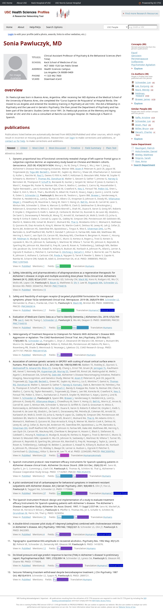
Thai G (74, 222)
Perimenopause (139, 58)
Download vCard (53, 78)
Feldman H (23, 238)
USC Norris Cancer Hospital (68, 3)
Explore (138, 68)
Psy (64, 354)
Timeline (75, 147)
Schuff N (46, 182)
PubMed (26, 266)
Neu (80, 327)
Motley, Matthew (144, 154)
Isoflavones (137, 61)
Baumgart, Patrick (144, 148)
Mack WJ (83, 279)
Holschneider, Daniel (146, 151)
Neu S (81, 188)
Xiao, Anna (141, 161)
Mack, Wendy (144, 89)
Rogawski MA (95, 282)
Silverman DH (20, 428)
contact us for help (15, 141)
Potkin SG (103, 188)
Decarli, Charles (145, 133)
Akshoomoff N (20, 368)
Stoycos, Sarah (143, 158)
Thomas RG (44, 178)
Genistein (136, 55)
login (72, 137)
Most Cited (38, 147)
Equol (134, 52)
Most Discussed (57, 147)
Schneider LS (32, 195)
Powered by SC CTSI (151, 3)
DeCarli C (79, 252)
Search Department (144, 165)
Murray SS (62, 371)
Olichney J (67, 252)
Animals (96, 455)
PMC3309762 (108, 451)
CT (106, 310)
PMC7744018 (59, 285)
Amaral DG (35, 368)
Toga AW (34, 172)
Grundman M (20, 513)
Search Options (54, 27)
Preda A (58, 255)
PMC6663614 (28, 306)
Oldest (23, 147)
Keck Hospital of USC (41, 3)
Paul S (40, 175)
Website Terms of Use (127, 607)
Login (11, 34)
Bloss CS (46, 368)
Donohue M (57, 178)
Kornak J (77, 384)
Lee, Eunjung (144, 86)
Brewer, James (145, 99)
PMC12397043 (20, 262)
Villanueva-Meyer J (46, 401)
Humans (89, 266)
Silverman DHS (95, 228)
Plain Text (111, 147)
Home (9, 27)
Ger (63, 266)
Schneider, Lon (145, 82)
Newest (11, 147)
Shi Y (76, 282)
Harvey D (112, 178)
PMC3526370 (83, 471)
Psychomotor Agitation (143, 64)
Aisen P (79, 168)
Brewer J (95, 195)
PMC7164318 (20, 323)
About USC (22, 3)
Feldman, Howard (142, 94)
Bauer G (54, 282)
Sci (63, 455)
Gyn (65, 310)
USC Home (7, 3)
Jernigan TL (100, 368)
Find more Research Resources (141, 13)
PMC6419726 (39, 350)
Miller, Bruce (144, 128)
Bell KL (84, 202)
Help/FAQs (35, 27)
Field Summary (93, 147)
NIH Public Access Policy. (101, 601)
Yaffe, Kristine (145, 117)
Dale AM (56, 374)
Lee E (21, 320)
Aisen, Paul (143, 124)
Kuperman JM (48, 371)
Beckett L (44, 172)
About (21, 27)
